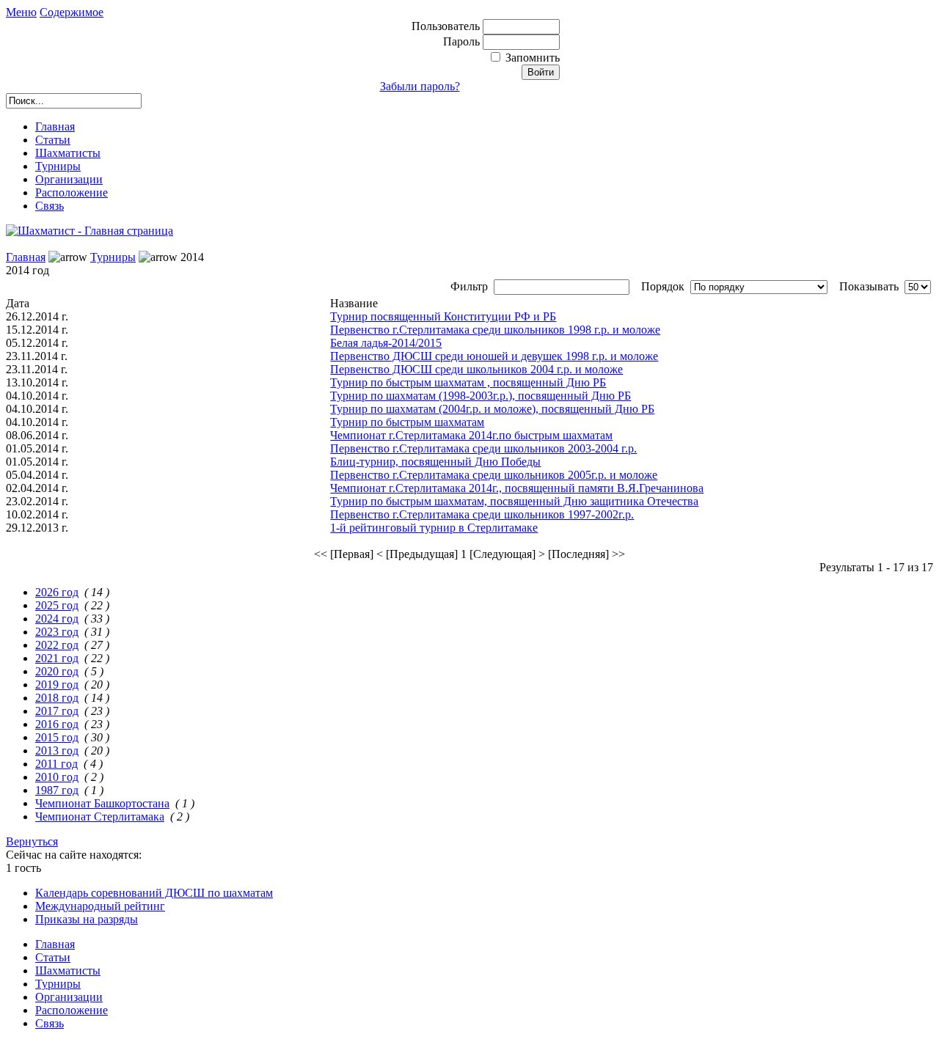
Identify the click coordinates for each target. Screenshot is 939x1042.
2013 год (56, 750)
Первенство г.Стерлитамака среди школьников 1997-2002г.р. (482, 514)
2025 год (56, 605)
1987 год (56, 790)
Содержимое (71, 12)
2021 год (56, 658)
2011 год (56, 763)
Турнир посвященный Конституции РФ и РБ (443, 316)
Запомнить (532, 57)
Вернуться (32, 841)
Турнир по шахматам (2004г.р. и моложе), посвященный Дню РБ (492, 409)
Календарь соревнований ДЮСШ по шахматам (154, 893)
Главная (55, 126)
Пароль (463, 41)
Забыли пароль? (420, 86)
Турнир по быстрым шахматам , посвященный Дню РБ (468, 382)
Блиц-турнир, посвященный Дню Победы (435, 461)
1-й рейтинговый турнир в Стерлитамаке (434, 527)
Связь (49, 205)
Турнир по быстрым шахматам (407, 422)
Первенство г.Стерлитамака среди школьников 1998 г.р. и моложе (495, 329)
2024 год (56, 618)
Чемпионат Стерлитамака (99, 816)
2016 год (56, 724)
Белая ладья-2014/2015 (386, 343)
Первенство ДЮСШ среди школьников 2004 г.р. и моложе (476, 369)
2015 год (56, 737)
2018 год (56, 697)
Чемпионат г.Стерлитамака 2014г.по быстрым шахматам (471, 435)
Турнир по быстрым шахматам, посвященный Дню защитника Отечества (514, 501)
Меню (21, 12)
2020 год (56, 671)
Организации (69, 179)
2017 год (56, 711)
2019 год (56, 684)
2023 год (56, 631)
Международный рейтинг (100, 906)
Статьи (52, 139)
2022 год (56, 645)
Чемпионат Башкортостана (102, 803)
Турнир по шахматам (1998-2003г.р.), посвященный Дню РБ (480, 395)
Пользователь (447, 26)
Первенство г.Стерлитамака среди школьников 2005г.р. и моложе (493, 475)
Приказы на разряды (86, 919)
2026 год (56, 592)
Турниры (58, 166)
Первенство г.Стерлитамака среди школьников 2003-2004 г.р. (483, 448)
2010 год (56, 777)
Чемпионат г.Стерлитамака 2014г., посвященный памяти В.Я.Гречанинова (517, 488)
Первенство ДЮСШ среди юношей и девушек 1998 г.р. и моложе (494, 356)
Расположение (71, 192)
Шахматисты (68, 153)
